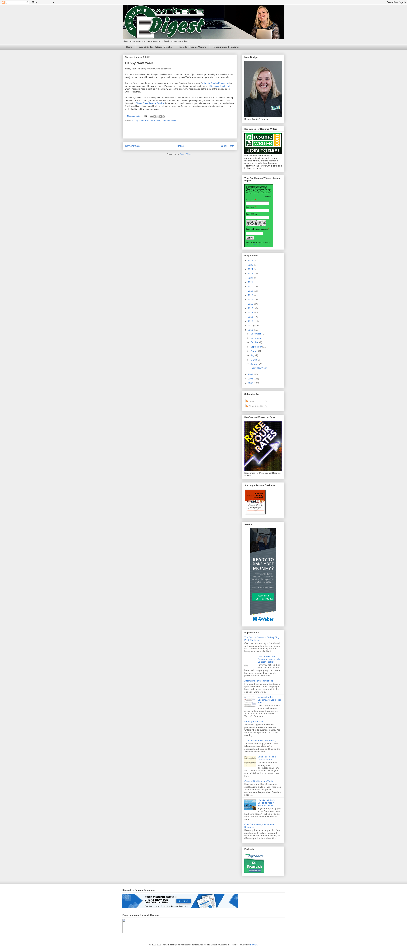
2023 (251, 273)
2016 (251, 304)
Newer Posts (132, 146)
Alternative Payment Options (258, 680)
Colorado (166, 120)
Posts (251, 401)
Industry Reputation (254, 721)
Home (129, 47)
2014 (251, 312)
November (256, 338)
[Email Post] (145, 116)
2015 (251, 308)
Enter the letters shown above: (257, 229)
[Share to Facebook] (160, 116)
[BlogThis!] (154, 116)
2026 (251, 260)
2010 (251, 330)
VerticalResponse (254, 244)
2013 (251, 317)
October (255, 342)
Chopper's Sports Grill (220, 86)
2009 (251, 374)
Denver (174, 120)
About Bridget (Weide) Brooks (155, 47)
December (256, 333)
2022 (251, 278)
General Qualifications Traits (258, 781)
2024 (251, 269)
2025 (251, 265)
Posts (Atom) (186, 154)
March (254, 359)
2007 (251, 383)
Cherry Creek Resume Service (150, 103)
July (253, 355)
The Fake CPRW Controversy (261, 740)
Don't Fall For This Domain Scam (267, 758)
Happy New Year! (139, 63)
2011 (250, 325)
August (254, 351)
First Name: (250, 200)
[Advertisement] (179, 131)
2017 (251, 299)
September (256, 346)
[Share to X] (157, 116)
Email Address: (251, 214)
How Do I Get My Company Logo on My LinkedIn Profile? (269, 659)
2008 (251, 378)
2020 (251, 286)
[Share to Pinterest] (163, 116)
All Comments (255, 406)
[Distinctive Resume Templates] (180, 907)
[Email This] (151, 116)
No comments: (134, 116)
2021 (251, 282)
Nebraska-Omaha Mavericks (215, 83)
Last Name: (250, 207)
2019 (251, 291)
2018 (251, 295)
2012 (251, 321)
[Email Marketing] (263, 622)
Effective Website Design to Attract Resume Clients (266, 803)
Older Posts (227, 146)
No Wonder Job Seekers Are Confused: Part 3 (269, 700)
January (255, 364)
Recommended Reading (226, 47)
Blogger (253, 945)
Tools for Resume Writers (192, 47)
